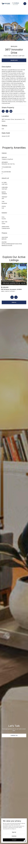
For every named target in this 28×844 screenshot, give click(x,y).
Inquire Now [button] (14, 60)
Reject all (14, 832)
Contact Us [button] (14, 735)
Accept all (14, 839)
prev (12, 297)
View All (14, 302)
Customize (14, 836)
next (16, 297)
